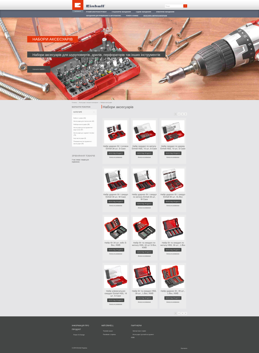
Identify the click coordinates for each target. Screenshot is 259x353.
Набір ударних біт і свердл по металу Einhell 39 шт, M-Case (144, 197)
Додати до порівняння (115, 157)
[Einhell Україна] (88, 5)
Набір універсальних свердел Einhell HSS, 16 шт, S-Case (116, 293)
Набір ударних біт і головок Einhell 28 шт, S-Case (115, 147)
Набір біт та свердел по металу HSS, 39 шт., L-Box (172, 243)
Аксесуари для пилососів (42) (83, 121)
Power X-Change (79, 335)
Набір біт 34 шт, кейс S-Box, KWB (116, 243)
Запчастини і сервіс (139, 331)
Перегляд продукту (116, 153)
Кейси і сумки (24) (79, 118)
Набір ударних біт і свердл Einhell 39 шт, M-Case (115, 195)
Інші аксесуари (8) (79, 138)
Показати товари (38, 69)
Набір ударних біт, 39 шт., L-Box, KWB (173, 292)
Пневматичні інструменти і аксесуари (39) (82, 142)
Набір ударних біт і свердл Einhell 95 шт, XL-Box (172, 195)
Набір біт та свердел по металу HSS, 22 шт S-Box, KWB (144, 245)
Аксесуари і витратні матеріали (88, 102)
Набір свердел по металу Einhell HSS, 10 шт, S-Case (144, 147)
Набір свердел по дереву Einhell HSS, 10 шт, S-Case (172, 147)
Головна (74, 102)
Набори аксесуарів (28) (81, 124)
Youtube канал (108, 331)
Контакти (184, 348)
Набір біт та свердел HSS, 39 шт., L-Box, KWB (144, 292)
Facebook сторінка (109, 334)
